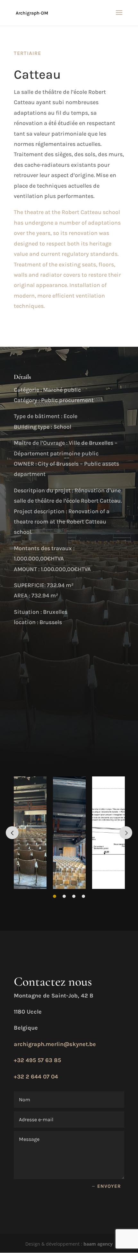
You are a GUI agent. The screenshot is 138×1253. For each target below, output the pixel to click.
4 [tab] (83, 896)
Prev (12, 832)
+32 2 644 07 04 (36, 1076)
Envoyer (109, 1186)
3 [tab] (73, 896)
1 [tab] (54, 896)
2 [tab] (64, 896)
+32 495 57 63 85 (37, 1060)
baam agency (98, 1244)
